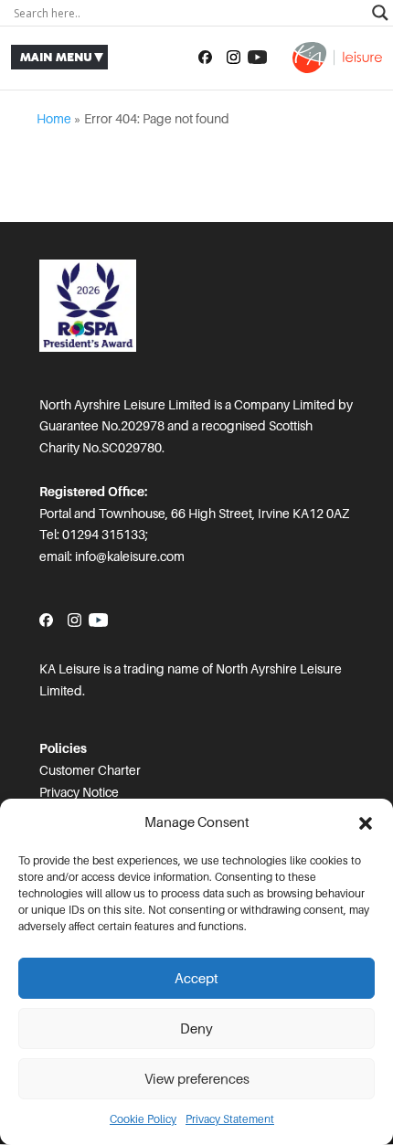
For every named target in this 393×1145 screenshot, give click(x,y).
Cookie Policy (143, 1119)
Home (54, 118)
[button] (365, 823)
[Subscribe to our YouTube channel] (257, 57)
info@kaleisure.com (130, 556)
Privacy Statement (230, 1119)
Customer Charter (90, 770)
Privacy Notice (79, 792)
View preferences (197, 1079)
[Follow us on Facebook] (205, 57)
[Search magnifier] (380, 13)
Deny (196, 1029)
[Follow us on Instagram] (233, 57)
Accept (196, 978)
